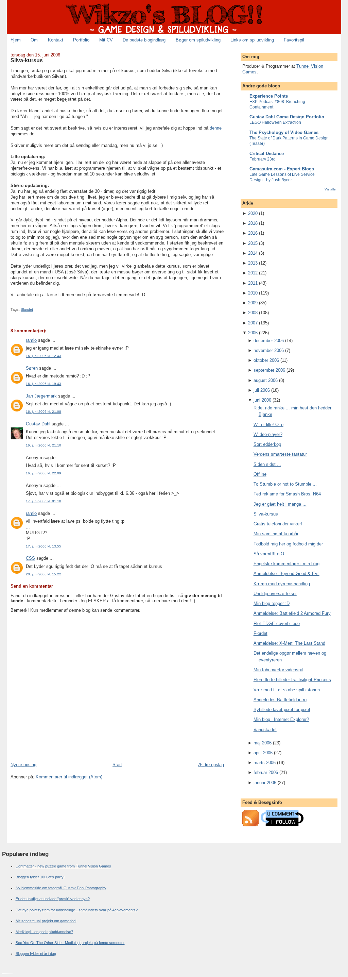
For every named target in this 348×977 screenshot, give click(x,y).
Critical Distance (266, 153)
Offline (260, 474)
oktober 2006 (266, 360)
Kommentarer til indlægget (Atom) (69, 776)
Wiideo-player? (268, 434)
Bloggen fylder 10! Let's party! (40, 877)
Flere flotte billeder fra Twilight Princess (292, 679)
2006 (253, 332)
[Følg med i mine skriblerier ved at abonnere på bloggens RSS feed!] (250, 824)
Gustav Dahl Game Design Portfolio (286, 116)
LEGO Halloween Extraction (275, 122)
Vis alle (330, 189)
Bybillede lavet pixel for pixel (282, 709)
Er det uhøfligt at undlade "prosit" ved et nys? (53, 899)
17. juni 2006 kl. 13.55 (43, 546)
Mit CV (106, 40)
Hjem (16, 40)
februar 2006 (266, 772)
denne (216, 128)
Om (34, 40)
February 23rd (262, 159)
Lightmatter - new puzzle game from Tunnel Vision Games (63, 866)
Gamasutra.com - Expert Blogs (281, 168)
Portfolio (81, 40)
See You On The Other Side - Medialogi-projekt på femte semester (70, 943)
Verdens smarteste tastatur (280, 454)
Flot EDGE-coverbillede (277, 623)
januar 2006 (265, 782)
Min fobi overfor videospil (278, 669)
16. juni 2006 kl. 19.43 (43, 384)
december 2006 (269, 340)
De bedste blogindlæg (144, 40)
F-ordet (260, 633)
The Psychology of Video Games (283, 132)
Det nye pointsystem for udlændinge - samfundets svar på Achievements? (77, 910)
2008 (253, 312)
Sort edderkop (267, 444)
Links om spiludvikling (252, 40)
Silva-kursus (27, 60)
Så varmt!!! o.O (269, 553)
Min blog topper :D (272, 603)
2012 (253, 272)
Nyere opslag (23, 764)
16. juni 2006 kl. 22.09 (43, 473)
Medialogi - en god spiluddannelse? (44, 932)
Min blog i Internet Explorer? (281, 719)
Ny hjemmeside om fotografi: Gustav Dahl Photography (61, 888)
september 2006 (269, 370)
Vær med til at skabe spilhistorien (287, 689)
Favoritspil (294, 40)
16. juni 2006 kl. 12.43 (43, 356)
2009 (253, 302)
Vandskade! (265, 729)
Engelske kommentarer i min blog (286, 563)
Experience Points (268, 96)
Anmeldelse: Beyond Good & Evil (286, 573)
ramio (31, 340)
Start (117, 764)
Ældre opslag (211, 764)
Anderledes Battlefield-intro (280, 699)
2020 (253, 213)
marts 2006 (265, 762)
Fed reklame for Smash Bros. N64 (287, 493)
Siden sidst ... (267, 464)
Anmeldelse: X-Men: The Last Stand (289, 643)
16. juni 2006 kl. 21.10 (43, 445)
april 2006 (263, 752)
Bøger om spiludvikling (198, 40)
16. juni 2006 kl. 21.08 (43, 412)
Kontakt (55, 40)
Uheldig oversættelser (275, 593)
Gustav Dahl (38, 423)
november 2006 (269, 350)
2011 (253, 283)
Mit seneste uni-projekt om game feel (46, 921)
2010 (253, 293)
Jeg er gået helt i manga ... (280, 504)
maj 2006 (263, 742)
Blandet (27, 309)
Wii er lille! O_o (268, 424)
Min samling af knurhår (276, 533)
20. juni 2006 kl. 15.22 (43, 574)
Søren (32, 368)
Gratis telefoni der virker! (278, 523)
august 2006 (266, 380)
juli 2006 (262, 390)
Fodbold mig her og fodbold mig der (288, 543)
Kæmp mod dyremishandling (282, 583)
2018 (253, 223)
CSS (30, 558)
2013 (253, 263)
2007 (253, 322)
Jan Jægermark (41, 396)
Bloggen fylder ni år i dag (36, 953)
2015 (253, 243)
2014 (253, 253)
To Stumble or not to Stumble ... (285, 484)
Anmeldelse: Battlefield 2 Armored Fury (292, 613)
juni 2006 (262, 400)
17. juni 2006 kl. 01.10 (43, 501)
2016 (253, 233)
